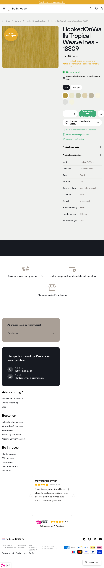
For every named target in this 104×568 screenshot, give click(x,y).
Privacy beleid (8, 553)
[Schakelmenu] (3, 8)
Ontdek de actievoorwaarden (52, 2)
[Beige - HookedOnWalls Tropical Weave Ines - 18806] (84, 95)
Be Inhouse (11, 547)
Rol (66, 87)
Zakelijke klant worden (12, 422)
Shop (8, 21)
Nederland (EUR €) (15, 539)
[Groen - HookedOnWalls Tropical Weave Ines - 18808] (78, 95)
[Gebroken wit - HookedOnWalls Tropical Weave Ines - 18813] (71, 102)
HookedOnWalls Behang (36, 21)
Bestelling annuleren (12, 434)
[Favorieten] (96, 8)
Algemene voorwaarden (13, 438)
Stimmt (21, 547)
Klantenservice (9, 454)
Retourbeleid (8, 430)
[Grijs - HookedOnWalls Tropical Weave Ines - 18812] (65, 102)
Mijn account (8, 458)
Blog (4, 406)
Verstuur (52, 333)
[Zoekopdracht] (91, 8)
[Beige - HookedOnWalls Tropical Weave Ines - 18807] (71, 95)
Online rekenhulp (10, 402)
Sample (76, 87)
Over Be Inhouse (10, 466)
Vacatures (6, 470)
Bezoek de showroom (12, 398)
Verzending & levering (12, 426)
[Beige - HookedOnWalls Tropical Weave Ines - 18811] (97, 95)
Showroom (7, 462)
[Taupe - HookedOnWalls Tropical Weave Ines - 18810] (91, 95)
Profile (32, 553)
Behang (18, 21)
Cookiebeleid (21, 553)
